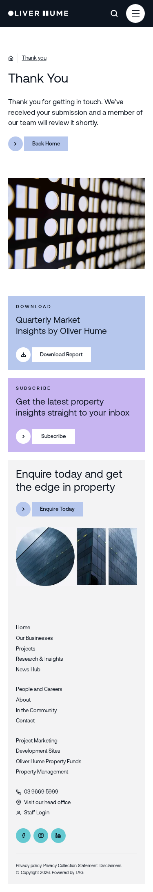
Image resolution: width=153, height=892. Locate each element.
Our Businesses (34, 638)
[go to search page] (114, 13)
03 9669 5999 (41, 792)
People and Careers (39, 689)
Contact (25, 721)
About (23, 700)
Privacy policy (28, 865)
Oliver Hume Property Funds (49, 761)
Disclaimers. (111, 865)
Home (23, 627)
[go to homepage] (38, 13)
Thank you (34, 58)
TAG (79, 872)
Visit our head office (47, 802)
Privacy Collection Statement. (70, 865)
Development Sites (38, 751)
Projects (25, 649)
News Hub (28, 669)
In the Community (36, 710)
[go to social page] (23, 835)
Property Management (42, 772)
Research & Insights (39, 659)
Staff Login (36, 812)
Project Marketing (37, 741)
